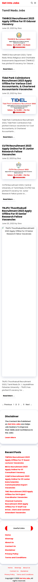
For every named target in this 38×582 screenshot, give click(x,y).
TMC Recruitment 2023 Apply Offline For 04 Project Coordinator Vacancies (19, 494)
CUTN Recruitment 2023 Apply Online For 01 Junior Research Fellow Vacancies (18, 150)
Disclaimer (10, 550)
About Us (9, 542)
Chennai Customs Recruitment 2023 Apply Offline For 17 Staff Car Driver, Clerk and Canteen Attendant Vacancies (17, 507)
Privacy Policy (11, 554)
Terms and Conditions (15, 557)
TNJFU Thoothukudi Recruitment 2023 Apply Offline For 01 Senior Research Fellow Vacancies (17, 213)
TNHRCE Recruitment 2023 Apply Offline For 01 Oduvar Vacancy (19, 21)
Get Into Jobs (10, 3)
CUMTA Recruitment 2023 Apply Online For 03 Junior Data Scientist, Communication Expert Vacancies (17, 482)
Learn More (10, 437)
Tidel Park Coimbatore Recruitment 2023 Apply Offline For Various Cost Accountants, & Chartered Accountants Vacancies (18, 83)
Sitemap (9, 538)
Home (8, 535)
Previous (7, 404)
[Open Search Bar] (31, 3)
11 (24, 404)
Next (29, 404)
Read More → (9, 69)
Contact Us (10, 546)
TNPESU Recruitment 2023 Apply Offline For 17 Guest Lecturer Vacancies (17, 460)
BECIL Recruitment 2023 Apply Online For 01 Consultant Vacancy (16, 469)
